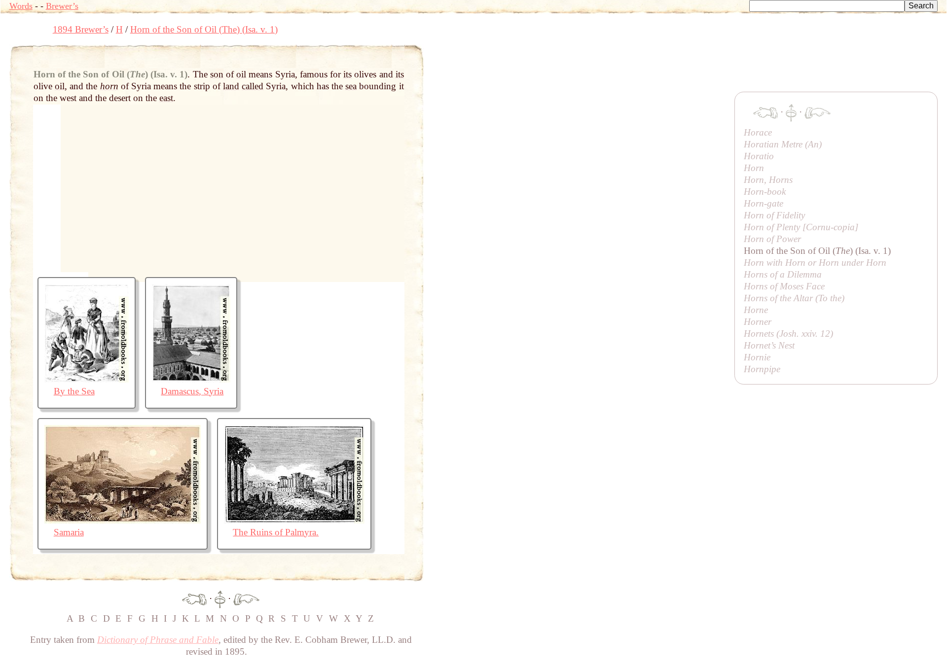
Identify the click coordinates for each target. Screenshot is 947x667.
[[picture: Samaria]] (122, 520)
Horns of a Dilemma (783, 274)
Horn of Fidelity (774, 215)
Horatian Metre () (783, 144)
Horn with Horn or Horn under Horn (815, 262)
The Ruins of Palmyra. (276, 532)
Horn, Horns (768, 180)
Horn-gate (763, 203)
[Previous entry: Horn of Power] (194, 598)
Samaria (69, 532)
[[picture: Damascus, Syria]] (191, 379)
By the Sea (74, 391)
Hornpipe (762, 369)
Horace (758, 132)
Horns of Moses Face (784, 286)
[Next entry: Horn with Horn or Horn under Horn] (246, 598)
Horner (757, 321)
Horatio (759, 156)
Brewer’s (62, 6)
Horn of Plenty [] (801, 227)
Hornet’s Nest (769, 345)
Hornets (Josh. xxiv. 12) (788, 333)
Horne (756, 310)
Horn (754, 168)
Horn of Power (772, 239)
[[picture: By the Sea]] (86, 379)
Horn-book (765, 191)
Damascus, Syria (192, 391)
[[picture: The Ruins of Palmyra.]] (294, 520)
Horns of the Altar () (794, 298)
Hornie (757, 357)
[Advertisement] (603, 66)
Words (21, 6)
